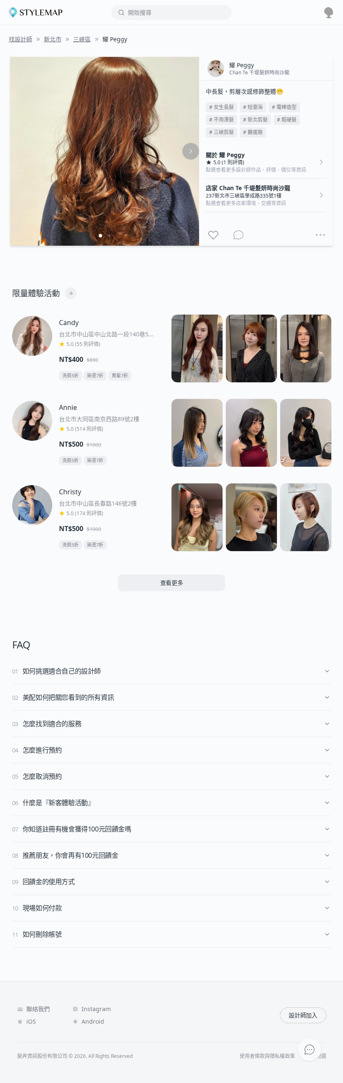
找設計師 (20, 39)
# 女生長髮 (221, 107)
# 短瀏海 (253, 107)
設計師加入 (303, 1015)
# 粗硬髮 (287, 119)
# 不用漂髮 (221, 119)
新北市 (52, 39)
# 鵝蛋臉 (253, 132)
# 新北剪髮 (255, 119)
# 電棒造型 (284, 107)
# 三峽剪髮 (221, 132)
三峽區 (82, 39)
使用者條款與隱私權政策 (267, 1056)
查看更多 (171, 583)
